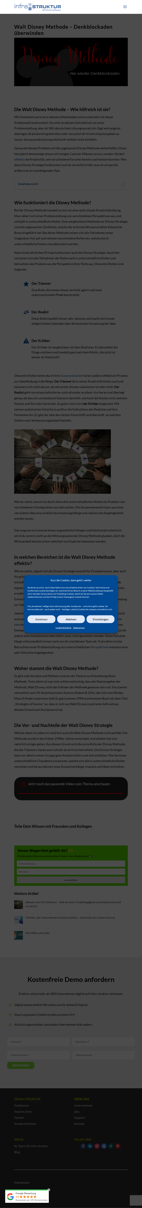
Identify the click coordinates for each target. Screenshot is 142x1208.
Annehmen (41, 619)
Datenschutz (79, 627)
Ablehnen (71, 619)
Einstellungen (100, 619)
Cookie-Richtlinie (63, 627)
